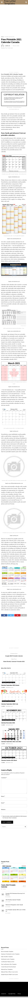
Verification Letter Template (7, 959)
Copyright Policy (11, 993)
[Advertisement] (14, 20)
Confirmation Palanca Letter (7, 961)
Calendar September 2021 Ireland (10, 685)
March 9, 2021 (16, 45)
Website (3, 809)
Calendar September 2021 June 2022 (11, 741)
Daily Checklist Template (7, 956)
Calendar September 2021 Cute (9, 704)
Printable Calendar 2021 (9, 36)
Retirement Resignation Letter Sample (14, 904)
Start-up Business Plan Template (9, 964)
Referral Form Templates (7, 969)
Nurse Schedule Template (7, 951)
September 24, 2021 (9, 687)
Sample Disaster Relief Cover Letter (9, 974)
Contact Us (3, 993)
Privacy (19, 993)
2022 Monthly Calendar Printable (13, 899)
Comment (4, 777)
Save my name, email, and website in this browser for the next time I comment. (15, 816)
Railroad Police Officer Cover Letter (9, 971)
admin (3, 687)
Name (3, 796)
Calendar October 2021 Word (9, 760)
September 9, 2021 (9, 706)
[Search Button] (25, 826)
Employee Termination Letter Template (10, 954)
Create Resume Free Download (8, 966)
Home (2, 36)
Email (3, 803)
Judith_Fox (7, 45)
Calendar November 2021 (8, 722)
